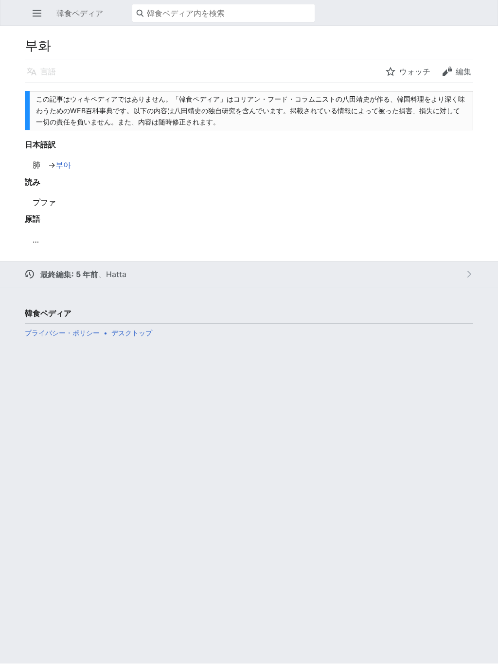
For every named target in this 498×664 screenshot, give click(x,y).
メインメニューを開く (40, 18)
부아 (63, 165)
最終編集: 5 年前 (69, 274)
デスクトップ (131, 333)
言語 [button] (48, 71)
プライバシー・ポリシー (62, 333)
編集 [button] (463, 71)
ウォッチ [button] (414, 71)
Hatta (116, 274)
